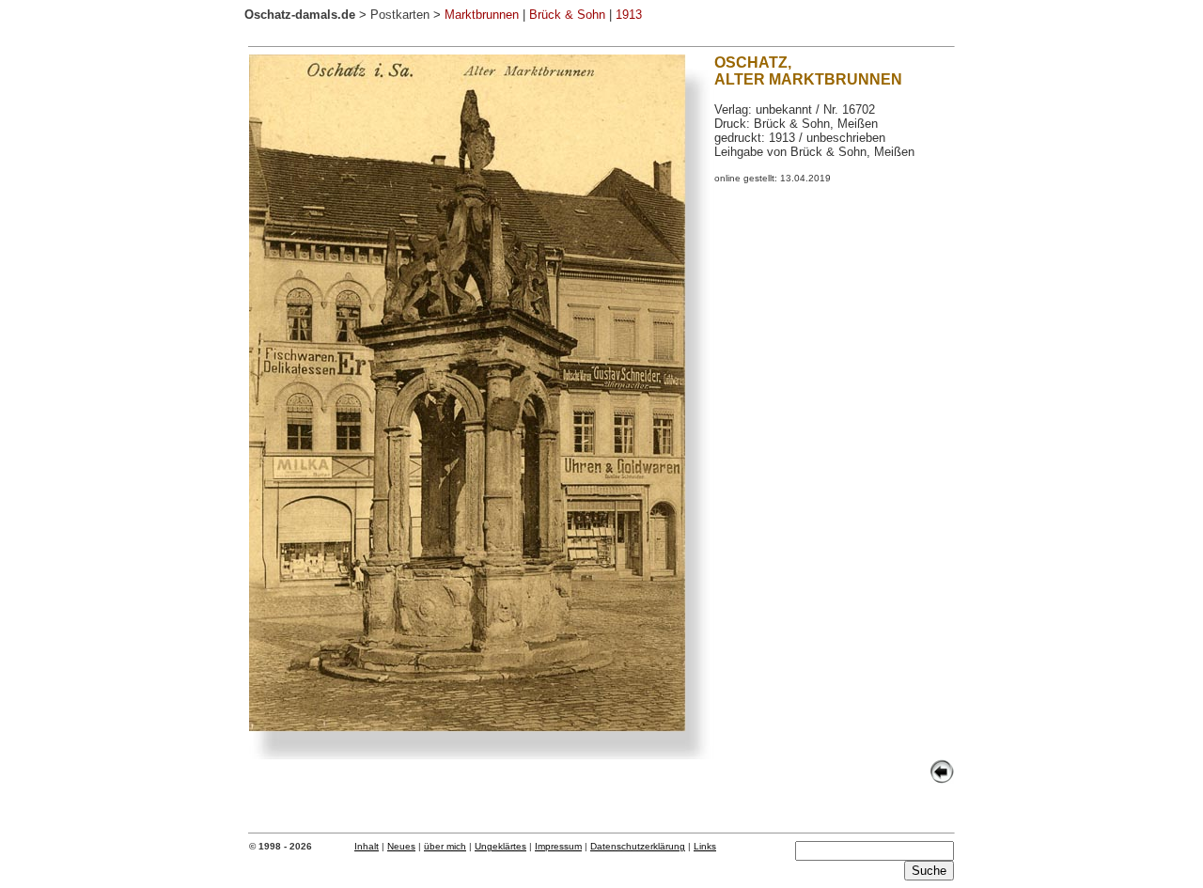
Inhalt (366, 846)
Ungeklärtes (500, 846)
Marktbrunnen (482, 15)
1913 (629, 15)
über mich (445, 846)
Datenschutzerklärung (637, 846)
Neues (401, 846)
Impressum (558, 846)
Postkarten (400, 15)
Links (705, 846)
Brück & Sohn (567, 15)
